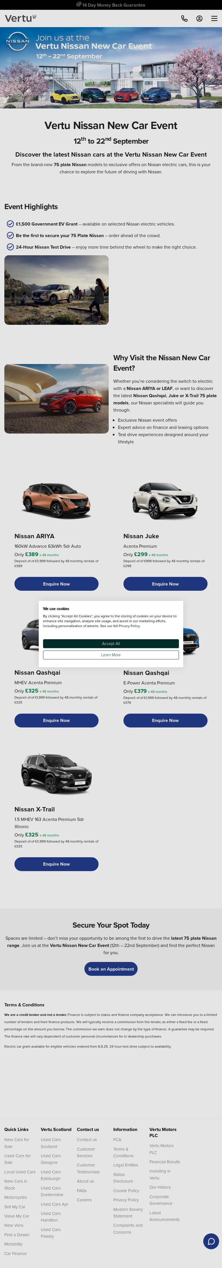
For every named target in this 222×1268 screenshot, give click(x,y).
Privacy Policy (129, 625)
